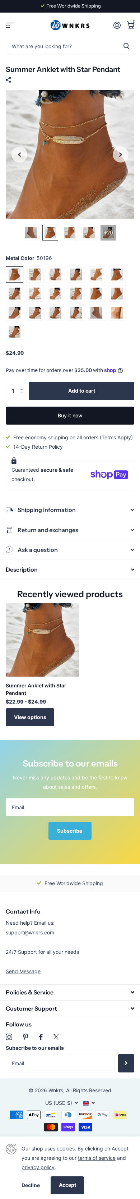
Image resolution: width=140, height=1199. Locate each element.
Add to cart (81, 391)
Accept (67, 1185)
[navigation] (19, 154)
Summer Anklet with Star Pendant (36, 689)
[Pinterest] (25, 1037)
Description (22, 569)
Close (70, 992)
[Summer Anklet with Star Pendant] (42, 640)
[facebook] (41, 1037)
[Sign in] (117, 25)
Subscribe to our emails (35, 1048)
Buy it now (70, 415)
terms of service (97, 1158)
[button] (23, 384)
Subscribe (70, 831)
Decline (31, 1185)
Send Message (23, 971)
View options (30, 717)
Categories (10, 25)
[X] (56, 1036)
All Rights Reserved (88, 1090)
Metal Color (29, 258)
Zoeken (126, 46)
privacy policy (38, 1167)
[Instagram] (9, 1037)
